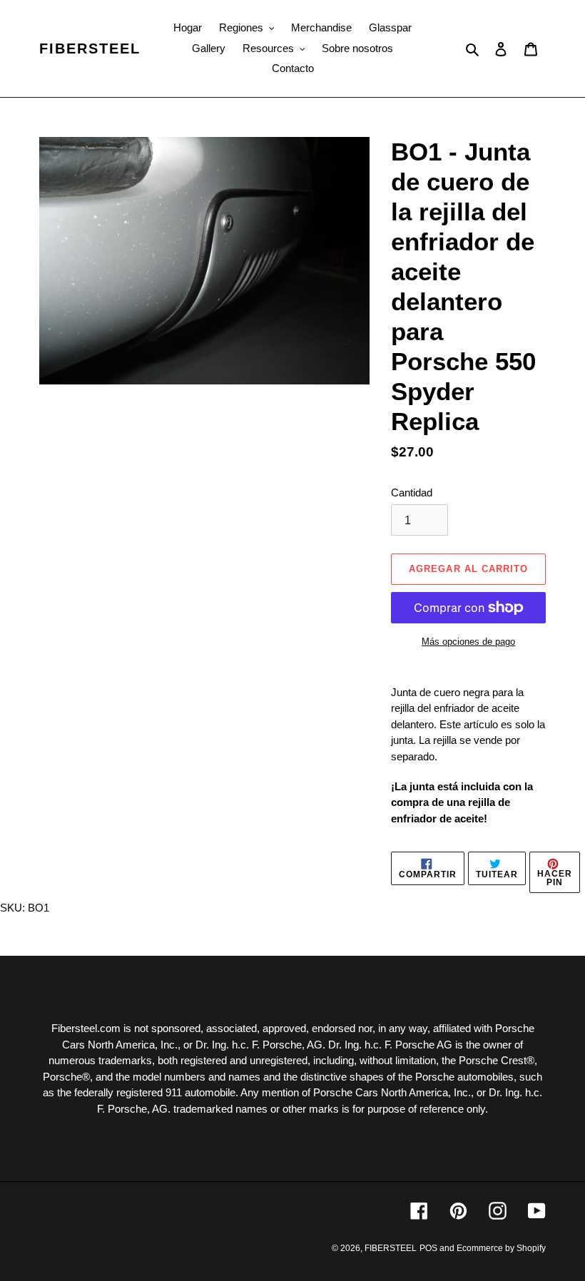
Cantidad (411, 492)
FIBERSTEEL (90, 48)
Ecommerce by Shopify (501, 1248)
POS (428, 1248)
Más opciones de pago (468, 641)
